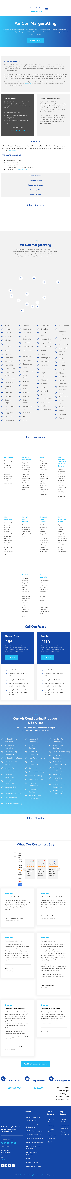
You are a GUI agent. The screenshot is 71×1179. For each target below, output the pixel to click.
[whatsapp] (13, 1165)
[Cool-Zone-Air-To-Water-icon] (62, 507)
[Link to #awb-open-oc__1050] (46, 8)
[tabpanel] (35, 158)
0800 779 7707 (36, 11)
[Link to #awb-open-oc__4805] (27, 1078)
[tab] (35, 141)
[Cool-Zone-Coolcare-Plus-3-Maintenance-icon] (12, 1111)
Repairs (42, 457)
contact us (27, 83)
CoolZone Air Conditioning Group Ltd (20, 860)
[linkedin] (9, 1165)
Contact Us (38, 1088)
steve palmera (44, 862)
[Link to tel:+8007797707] (3, 1078)
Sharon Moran (55, 862)
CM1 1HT (3, 1159)
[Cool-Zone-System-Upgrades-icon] (44, 447)
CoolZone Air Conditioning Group (27, 1175)
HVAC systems (12, 150)
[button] (10, 290)
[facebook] (2, 1165)
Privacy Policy (41, 1175)
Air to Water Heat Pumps (62, 519)
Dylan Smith (33, 862)
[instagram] (6, 1165)
